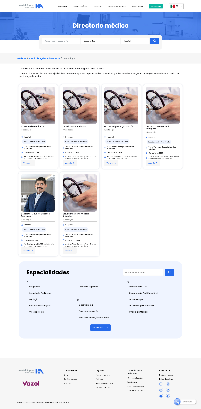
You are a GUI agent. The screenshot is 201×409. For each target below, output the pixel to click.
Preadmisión (137, 6)
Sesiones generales (135, 386)
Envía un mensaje (166, 375)
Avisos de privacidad (136, 390)
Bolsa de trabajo (166, 379)
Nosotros (67, 383)
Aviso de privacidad (104, 383)
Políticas (99, 379)
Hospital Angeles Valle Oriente (44, 58)
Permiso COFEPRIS (103, 387)
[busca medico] (154, 41)
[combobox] (176, 6)
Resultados (156, 6)
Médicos (21, 58)
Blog (66, 375)
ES (177, 6)
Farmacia (97, 6)
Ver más (26, 163)
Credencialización (135, 378)
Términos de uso (103, 375)
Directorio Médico (80, 6)
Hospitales (62, 6)
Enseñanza (132, 382)
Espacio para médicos (117, 6)
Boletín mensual (71, 379)
